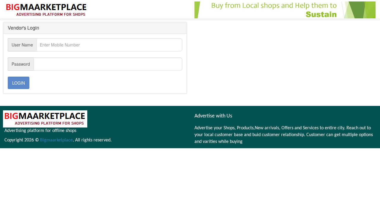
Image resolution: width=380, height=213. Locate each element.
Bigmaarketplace (56, 140)
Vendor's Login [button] (23, 27)
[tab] (95, 27)
